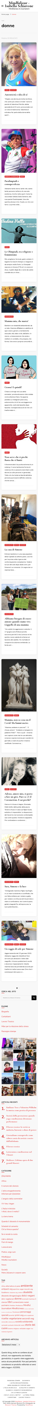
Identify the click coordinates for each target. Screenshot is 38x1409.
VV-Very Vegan (7, 1203)
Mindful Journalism (12, 176)
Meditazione (19, 1305)
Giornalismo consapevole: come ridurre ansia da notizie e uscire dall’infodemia (19, 1138)
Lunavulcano (6, 1247)
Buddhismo (5, 1292)
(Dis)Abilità (9, 316)
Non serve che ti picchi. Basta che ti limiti (16, 459)
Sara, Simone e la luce (15, 886)
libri (10, 1302)
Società (13, 90)
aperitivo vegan (18, 1289)
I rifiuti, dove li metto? (10, 1211)
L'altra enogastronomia (10, 1191)
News (7, 90)
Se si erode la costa (9, 1234)
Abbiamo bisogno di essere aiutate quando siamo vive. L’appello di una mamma (18, 621)
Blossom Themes (10, 1405)
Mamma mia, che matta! (16, 321)
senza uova (11, 1322)
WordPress (29, 1405)
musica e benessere (29, 1309)
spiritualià (11, 1325)
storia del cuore (19, 1325)
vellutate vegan (24, 1328)
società (18, 1321)
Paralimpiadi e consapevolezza (12, 183)
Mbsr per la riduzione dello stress (15, 1026)
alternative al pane (13, 1286)
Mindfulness (18, 1308)
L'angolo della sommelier (11, 1198)
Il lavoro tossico (13, 1146)
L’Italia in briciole (10, 1388)
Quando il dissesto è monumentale (15, 1221)
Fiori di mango (7, 1242)
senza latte (4, 1322)
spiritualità (4, 1325)
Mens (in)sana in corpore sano (13, 1272)
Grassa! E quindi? (13, 387)
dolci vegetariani (7, 1299)
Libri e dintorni (7, 1239)
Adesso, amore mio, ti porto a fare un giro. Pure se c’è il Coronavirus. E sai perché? (18, 796)
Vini (32, 1329)
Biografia (5, 1011)
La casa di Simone (13, 549)
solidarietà (27, 1321)
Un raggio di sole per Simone (19, 948)
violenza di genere (6, 1332)
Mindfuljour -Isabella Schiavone (19, 4)
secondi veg (28, 1318)
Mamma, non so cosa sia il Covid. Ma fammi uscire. (17, 721)
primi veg (19, 1315)
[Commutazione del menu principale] (2, 6)
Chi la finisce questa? (10, 1229)
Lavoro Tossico (7, 1021)
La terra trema (7, 1216)
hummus (32, 1299)
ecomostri (25, 1299)
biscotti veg (28, 1289)
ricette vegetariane (11, 1318)
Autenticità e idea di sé (16, 94)
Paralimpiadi (16, 1312)
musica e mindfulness (6, 1312)
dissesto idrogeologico (11, 1295)
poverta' (11, 1315)
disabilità (27, 1292)
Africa (3, 1181)
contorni (20, 1292)
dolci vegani (28, 1295)
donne (18, 1298)
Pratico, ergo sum (8, 1252)
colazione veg (13, 1292)
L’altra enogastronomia (19, 1383)
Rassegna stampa (8, 1031)
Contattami (6, 1016)
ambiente (27, 1286)
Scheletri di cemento (9, 1226)
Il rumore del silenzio (10, 1186)
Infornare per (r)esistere (10, 1194)
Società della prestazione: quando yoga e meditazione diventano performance (20, 1119)
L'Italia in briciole (8, 1208)
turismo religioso (13, 1329)
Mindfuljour (6, 1257)
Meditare (12, 1305)
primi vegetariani (29, 1315)
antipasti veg (7, 1289)
